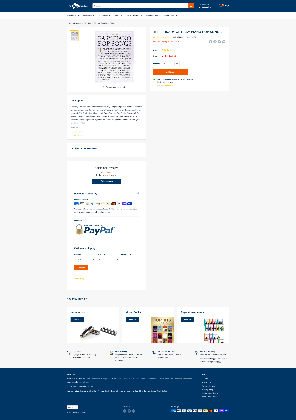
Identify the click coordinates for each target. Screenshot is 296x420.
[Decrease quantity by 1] (164, 63)
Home (69, 23)
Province (101, 254)
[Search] (191, 5)
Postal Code (126, 254)
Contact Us (206, 382)
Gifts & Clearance (132, 15)
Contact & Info (169, 15)
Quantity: (157, 63)
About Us (205, 379)
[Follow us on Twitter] (129, 411)
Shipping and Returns (210, 393)
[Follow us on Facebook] (124, 411)
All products (77, 23)
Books (117, 15)
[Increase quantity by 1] (177, 63)
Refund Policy (79, 279)
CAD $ (70, 407)
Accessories (103, 15)
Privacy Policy (207, 390)
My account (204, 7)
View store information (165, 86)
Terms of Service (208, 386)
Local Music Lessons (210, 397)
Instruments (87, 15)
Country (77, 254)
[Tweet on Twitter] (219, 41)
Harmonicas (71, 15)
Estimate (81, 267)
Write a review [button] (107, 181)
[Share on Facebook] (210, 41)
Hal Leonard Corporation (161, 37)
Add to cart (170, 72)
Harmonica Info (152, 15)
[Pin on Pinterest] (215, 41)
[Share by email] (223, 41)
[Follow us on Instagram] (133, 411)
